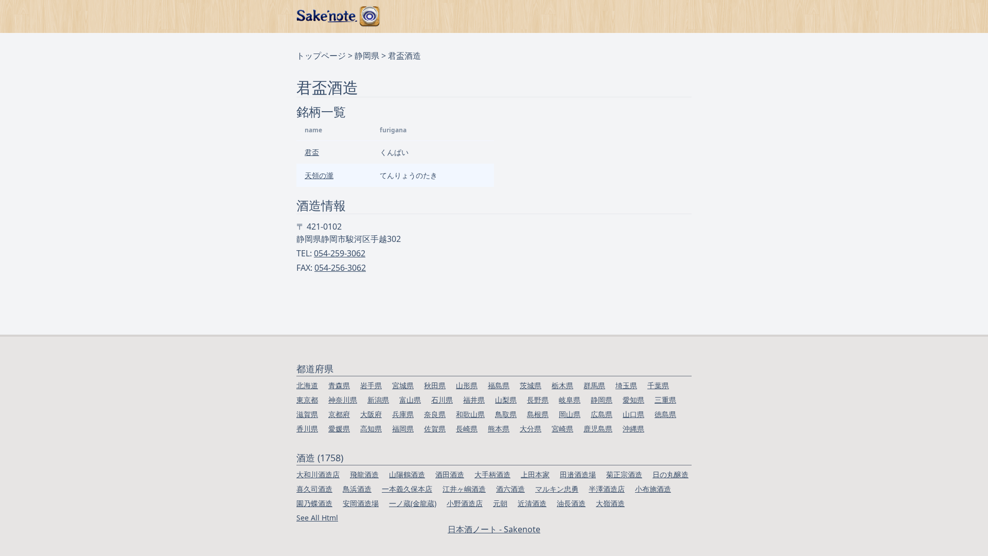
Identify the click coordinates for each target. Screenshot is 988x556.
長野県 (538, 400)
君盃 (312, 152)
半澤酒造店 (607, 489)
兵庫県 (403, 414)
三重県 (665, 400)
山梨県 (506, 400)
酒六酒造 (510, 489)
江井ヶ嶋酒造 (464, 489)
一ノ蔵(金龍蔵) (412, 503)
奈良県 (435, 414)
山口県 (633, 414)
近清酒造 (532, 503)
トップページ (321, 55)
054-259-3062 (339, 253)
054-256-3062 (340, 267)
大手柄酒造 (492, 474)
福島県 (498, 385)
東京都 (307, 400)
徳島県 (665, 414)
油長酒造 (571, 503)
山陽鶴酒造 (407, 474)
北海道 (307, 385)
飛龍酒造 (364, 474)
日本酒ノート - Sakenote (494, 529)
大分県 (530, 428)
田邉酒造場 (578, 474)
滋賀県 (307, 414)
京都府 (339, 414)
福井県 (474, 400)
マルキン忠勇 (556, 489)
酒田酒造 (449, 474)
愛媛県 (339, 428)
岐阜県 (569, 400)
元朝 (500, 503)
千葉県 (658, 385)
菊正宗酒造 (624, 474)
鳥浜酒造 (357, 489)
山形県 (467, 385)
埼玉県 (626, 385)
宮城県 (403, 385)
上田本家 (535, 474)
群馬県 (594, 385)
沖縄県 (633, 428)
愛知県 (633, 400)
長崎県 (467, 428)
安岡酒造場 (361, 503)
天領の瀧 (319, 175)
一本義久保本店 (407, 489)
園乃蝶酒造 (314, 503)
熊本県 (498, 428)
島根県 (538, 414)
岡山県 (569, 414)
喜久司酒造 (314, 489)
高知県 (371, 428)
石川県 (442, 400)
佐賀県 (435, 428)
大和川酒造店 (318, 474)
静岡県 (367, 55)
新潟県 (378, 400)
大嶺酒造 (610, 503)
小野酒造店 (465, 503)
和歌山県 (470, 414)
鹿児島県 (598, 428)
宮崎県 (562, 428)
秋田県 (435, 385)
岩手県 (371, 385)
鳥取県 (506, 414)
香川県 (307, 428)
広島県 (601, 414)
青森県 (339, 385)
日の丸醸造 (670, 474)
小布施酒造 (653, 489)
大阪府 (371, 414)
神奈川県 (342, 400)
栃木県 (562, 385)
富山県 (410, 400)
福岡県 (403, 428)
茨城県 (530, 385)
